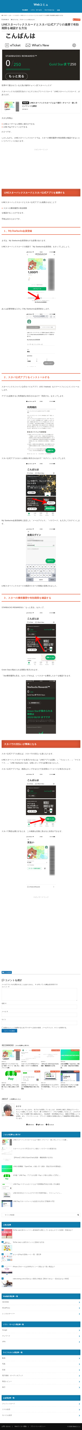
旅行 (3, 1387)
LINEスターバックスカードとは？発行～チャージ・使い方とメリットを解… (40, 1140)
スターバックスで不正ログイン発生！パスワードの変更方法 (34, 1149)
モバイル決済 (7, 1415)
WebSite (32, 1124)
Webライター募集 (21, 1426)
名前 (4, 1003)
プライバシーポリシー (38, 1426)
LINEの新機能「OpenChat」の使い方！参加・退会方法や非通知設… (37, 1166)
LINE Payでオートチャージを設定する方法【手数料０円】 (34, 1201)
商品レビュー (7, 1381)
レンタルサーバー (8, 1314)
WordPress (6, 1308)
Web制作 (25, 10)
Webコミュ (41, 4)
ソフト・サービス (36, 10)
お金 (58, 10)
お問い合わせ (6, 1426)
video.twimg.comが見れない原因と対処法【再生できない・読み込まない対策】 (41, 1279)
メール (5, 1011)
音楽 (3, 1370)
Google (4, 1330)
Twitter (42, 1124)
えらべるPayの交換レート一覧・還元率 (27, 1254)
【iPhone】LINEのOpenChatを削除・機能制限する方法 (33, 1157)
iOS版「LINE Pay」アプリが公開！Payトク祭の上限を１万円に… (37, 1175)
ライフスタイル (49, 10)
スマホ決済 (7, 972)
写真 (3, 1364)
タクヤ (18, 1106)
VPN (3, 1341)
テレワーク (6, 1336)
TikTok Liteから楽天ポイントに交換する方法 (28, 1242)
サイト (4, 1019)
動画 (3, 1358)
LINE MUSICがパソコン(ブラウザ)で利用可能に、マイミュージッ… (37, 1193)
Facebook (51, 1124)
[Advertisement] (41, 167)
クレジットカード (8, 1403)
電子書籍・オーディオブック (12, 1375)
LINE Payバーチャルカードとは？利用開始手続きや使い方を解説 (36, 1184)
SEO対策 (5, 1302)
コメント (6, 987)
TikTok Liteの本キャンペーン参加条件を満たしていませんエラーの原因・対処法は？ (43, 1230)
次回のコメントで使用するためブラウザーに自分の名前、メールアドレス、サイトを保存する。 (35, 1027)
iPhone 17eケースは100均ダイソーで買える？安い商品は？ (34, 1266)
